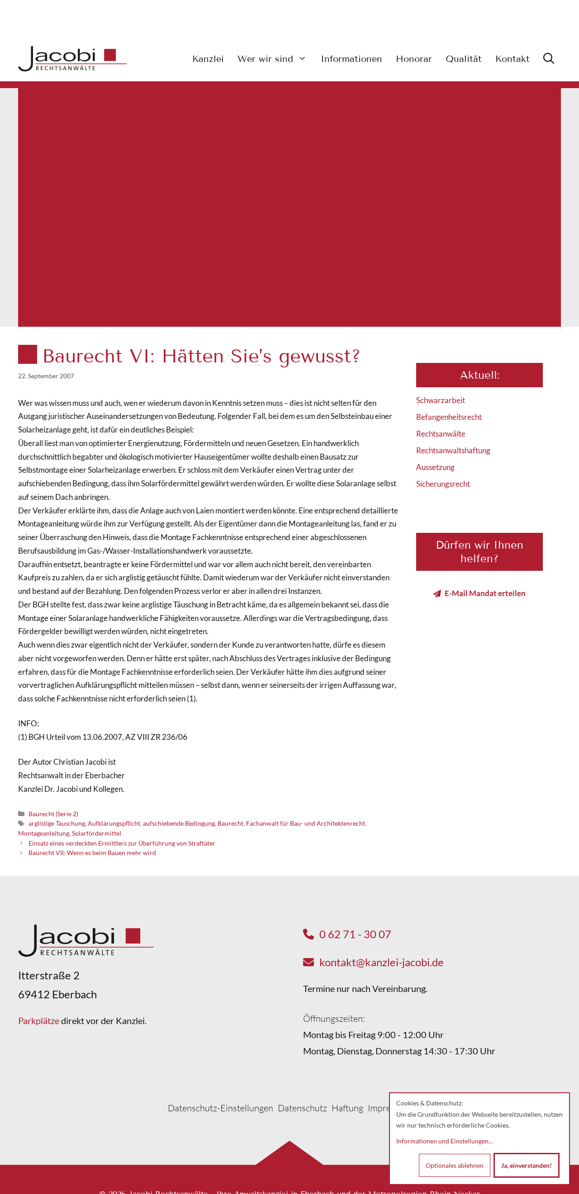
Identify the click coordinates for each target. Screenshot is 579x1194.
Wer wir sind (265, 58)
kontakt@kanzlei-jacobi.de (381, 961)
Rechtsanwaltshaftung (453, 450)
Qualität (464, 58)
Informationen (351, 58)
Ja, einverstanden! (526, 1165)
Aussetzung (435, 467)
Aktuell (478, 374)
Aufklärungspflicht (114, 823)
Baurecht (230, 823)
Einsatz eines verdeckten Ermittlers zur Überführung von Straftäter (121, 843)
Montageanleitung (43, 833)
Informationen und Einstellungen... (444, 1141)
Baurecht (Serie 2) (53, 814)
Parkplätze (38, 1020)
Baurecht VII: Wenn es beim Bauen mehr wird (92, 852)
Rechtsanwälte (440, 433)
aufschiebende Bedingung (179, 823)
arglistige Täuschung (56, 823)
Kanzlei (208, 58)
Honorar (414, 58)
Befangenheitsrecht (449, 417)
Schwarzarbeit (440, 400)
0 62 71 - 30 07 (355, 933)
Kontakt (512, 58)
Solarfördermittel (96, 833)
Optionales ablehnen (455, 1165)
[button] (548, 58)
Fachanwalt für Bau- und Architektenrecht (305, 823)
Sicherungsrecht (443, 484)
